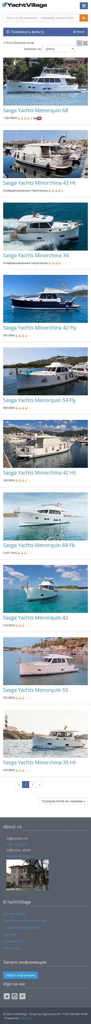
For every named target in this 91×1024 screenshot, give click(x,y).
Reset (80, 32)
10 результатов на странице (62, 801)
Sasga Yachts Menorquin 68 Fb (39, 544)
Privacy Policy (12, 948)
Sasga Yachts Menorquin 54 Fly (39, 399)
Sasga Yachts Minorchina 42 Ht (39, 182)
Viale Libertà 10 (16, 844)
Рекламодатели (14, 914)
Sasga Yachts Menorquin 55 (35, 689)
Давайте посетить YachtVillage (25, 920)
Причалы (9, 934)
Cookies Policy (13, 941)
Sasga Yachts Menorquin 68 (35, 110)
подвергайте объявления (21, 927)
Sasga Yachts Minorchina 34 (36, 255)
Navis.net (26, 1018)
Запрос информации (20, 975)
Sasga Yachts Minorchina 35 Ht (39, 762)
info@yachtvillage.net (20, 856)
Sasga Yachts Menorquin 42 (35, 617)
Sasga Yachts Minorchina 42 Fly (39, 327)
